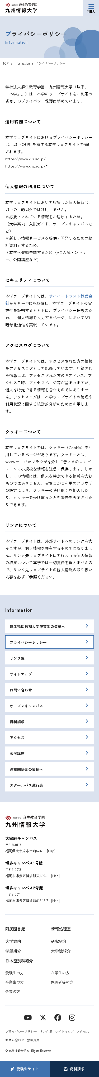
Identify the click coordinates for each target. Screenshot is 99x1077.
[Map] (51, 850)
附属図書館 (15, 928)
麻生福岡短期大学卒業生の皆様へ (37, 626)
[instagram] (72, 1017)
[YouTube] (28, 1017)
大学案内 (13, 941)
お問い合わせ (21, 690)
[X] (43, 1017)
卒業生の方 (14, 982)
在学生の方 (60, 972)
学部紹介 (13, 951)
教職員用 (33, 1040)
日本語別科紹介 (19, 960)
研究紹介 (59, 941)
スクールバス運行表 (26, 785)
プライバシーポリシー (28, 642)
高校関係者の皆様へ (26, 769)
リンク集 (17, 658)
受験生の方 (14, 972)
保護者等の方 (62, 982)
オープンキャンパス (26, 705)
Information (19, 609)
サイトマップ (21, 674)
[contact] (57, 1017)
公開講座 (17, 753)
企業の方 (12, 991)
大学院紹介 (61, 951)
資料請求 (17, 721)
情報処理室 (61, 928)
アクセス (17, 737)
